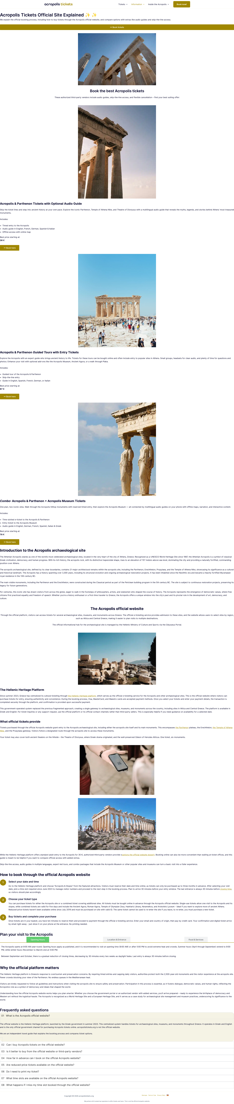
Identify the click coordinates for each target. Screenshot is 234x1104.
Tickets (121, 4)
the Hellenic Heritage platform (82, 696)
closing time (225, 889)
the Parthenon (182, 727)
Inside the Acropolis (157, 4)
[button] (126, 4)
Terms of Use (152, 1095)
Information (136, 4)
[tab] (37, 939)
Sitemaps (144, 1095)
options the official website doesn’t (138, 854)
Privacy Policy (161, 1095)
